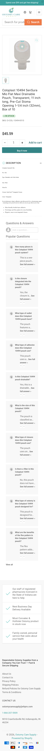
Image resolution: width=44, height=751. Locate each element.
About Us (6, 674)
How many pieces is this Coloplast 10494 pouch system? (24, 250)
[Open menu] (39, 12)
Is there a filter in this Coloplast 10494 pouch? (24, 472)
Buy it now (22, 150)
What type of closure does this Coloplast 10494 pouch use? (24, 440)
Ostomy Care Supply (25, 734)
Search (35, 22)
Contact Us (7, 677)
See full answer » (27, 264)
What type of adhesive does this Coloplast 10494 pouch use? (25, 348)
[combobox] (22, 22)
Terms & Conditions (11, 692)
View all (9, 564)
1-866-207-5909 (9, 713)
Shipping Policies (10, 685)
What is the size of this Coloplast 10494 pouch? (25, 408)
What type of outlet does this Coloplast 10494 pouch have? (23, 316)
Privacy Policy (9, 681)
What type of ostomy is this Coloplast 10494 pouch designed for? (25, 504)
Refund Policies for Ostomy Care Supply (21, 688)
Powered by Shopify (22, 738)
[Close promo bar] (42, 2)
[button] (21, 267)
